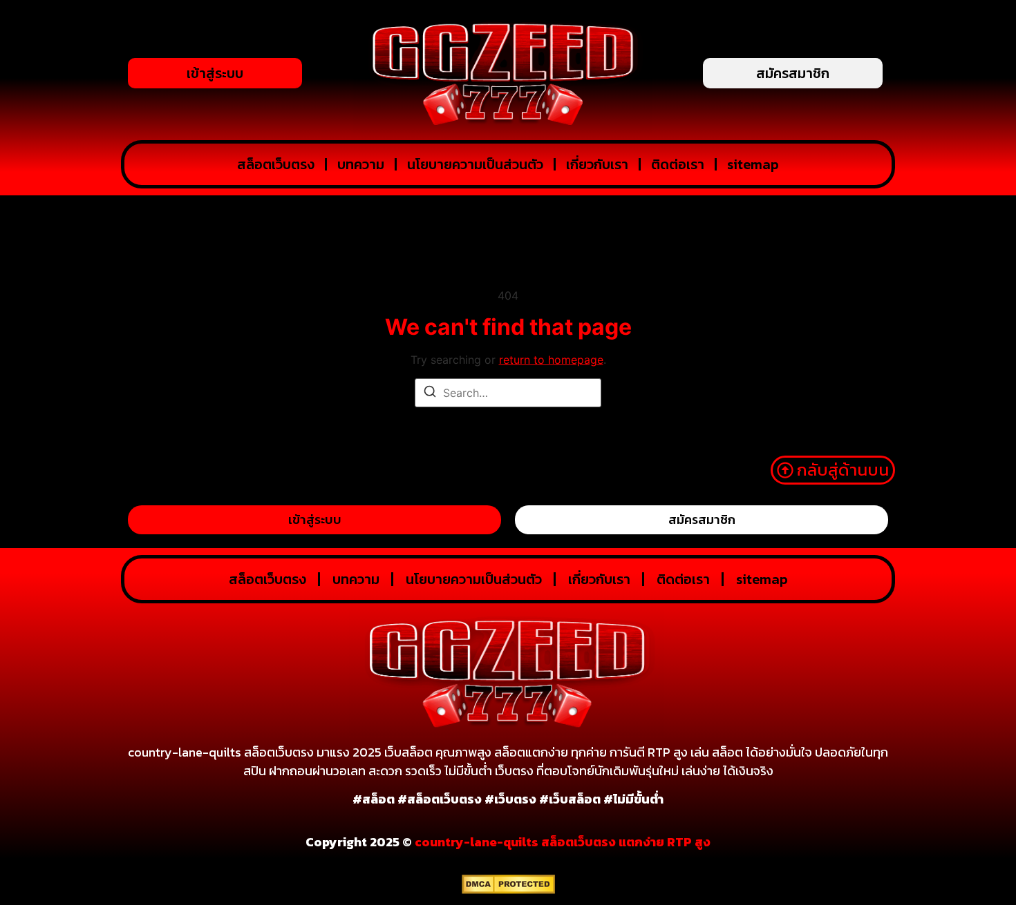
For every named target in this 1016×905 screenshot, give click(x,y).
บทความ (360, 164)
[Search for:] (508, 392)
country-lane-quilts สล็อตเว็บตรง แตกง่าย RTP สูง (563, 842)
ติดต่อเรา (677, 164)
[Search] (430, 393)
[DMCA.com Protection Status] (508, 890)
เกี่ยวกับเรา (597, 164)
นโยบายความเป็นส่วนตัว (475, 164)
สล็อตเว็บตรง (275, 164)
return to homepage (551, 360)
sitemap (753, 164)
